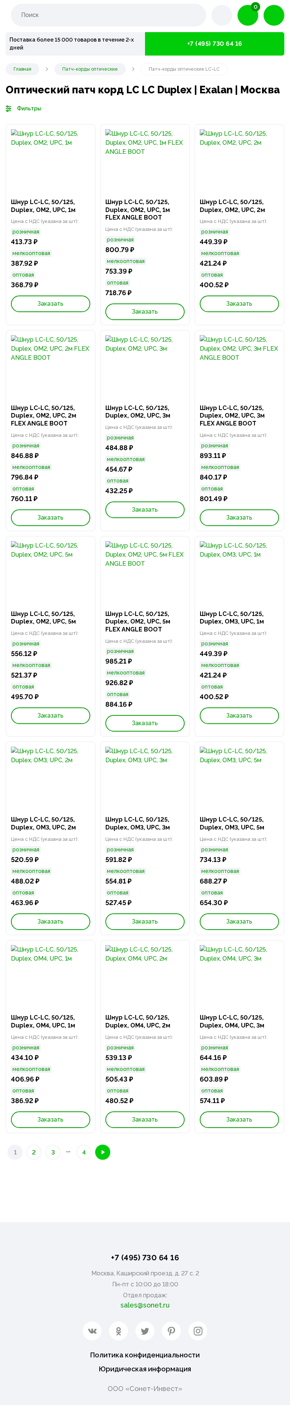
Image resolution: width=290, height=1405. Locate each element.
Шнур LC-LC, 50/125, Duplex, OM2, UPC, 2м (232, 206)
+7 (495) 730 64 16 (214, 43)
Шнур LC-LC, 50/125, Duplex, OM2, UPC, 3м (137, 411)
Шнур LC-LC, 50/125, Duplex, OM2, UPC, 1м (43, 206)
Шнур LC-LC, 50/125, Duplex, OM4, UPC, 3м (232, 1021)
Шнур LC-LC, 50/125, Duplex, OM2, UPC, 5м (43, 617)
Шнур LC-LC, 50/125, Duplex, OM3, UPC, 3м (137, 823)
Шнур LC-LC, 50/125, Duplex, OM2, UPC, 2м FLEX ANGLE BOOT (43, 415)
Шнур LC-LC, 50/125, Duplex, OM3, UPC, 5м (232, 823)
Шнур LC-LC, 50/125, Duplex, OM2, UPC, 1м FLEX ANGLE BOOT (137, 209)
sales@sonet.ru (145, 1305)
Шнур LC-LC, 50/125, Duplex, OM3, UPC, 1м (232, 617)
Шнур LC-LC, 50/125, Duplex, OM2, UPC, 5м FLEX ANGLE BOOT (137, 621)
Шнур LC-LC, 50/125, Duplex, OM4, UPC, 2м (137, 1021)
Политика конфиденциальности (145, 1355)
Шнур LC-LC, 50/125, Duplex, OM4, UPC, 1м (43, 1021)
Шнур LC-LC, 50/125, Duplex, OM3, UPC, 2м (43, 823)
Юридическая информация (145, 1369)
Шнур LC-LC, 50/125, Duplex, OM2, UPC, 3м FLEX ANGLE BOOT (232, 415)
